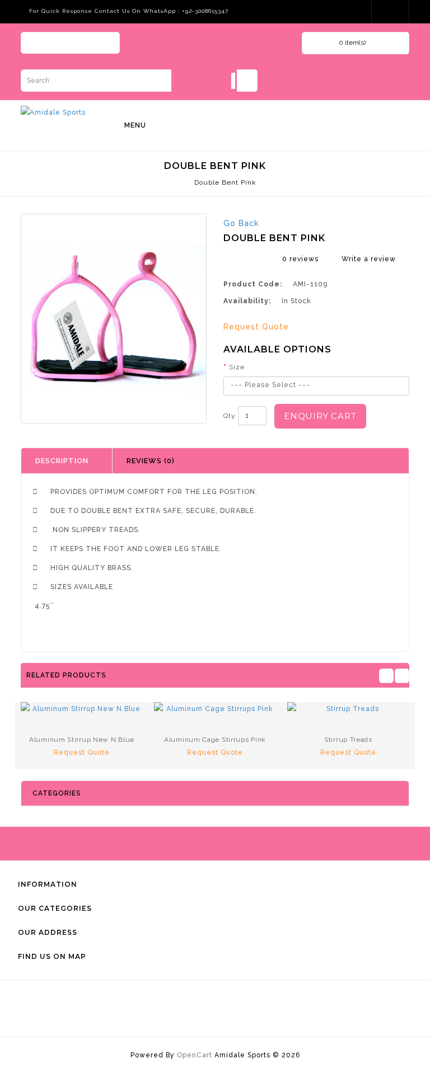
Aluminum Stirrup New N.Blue (81, 739)
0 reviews (300, 259)
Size (237, 367)
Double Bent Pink (225, 182)
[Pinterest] (100, 44)
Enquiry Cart (320, 416)
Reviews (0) (151, 461)
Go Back (241, 223)
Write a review (369, 259)
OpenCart (194, 1055)
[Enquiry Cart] (353, 11)
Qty (229, 416)
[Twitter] (60, 44)
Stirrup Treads (348, 739)
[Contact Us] (391, 11)
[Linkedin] (80, 44)
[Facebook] (41, 44)
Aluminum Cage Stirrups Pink (215, 739)
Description (61, 461)
